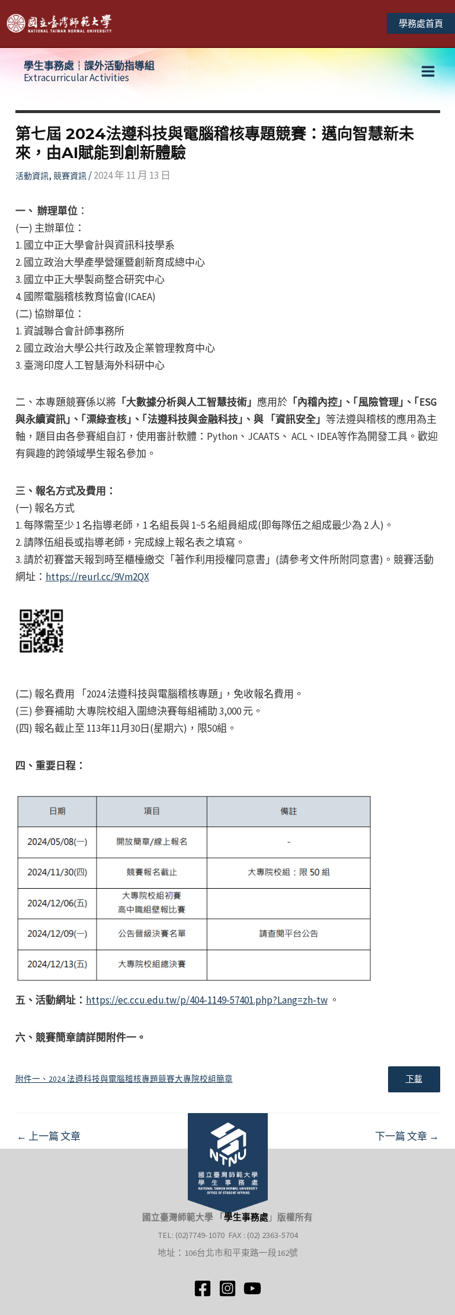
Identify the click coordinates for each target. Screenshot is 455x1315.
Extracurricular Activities (89, 71)
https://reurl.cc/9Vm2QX (97, 576)
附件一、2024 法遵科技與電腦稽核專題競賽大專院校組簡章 (124, 1079)
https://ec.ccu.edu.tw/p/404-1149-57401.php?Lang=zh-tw (207, 1000)
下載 (414, 1079)
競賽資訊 (69, 176)
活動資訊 (32, 176)
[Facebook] (203, 1288)
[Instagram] (227, 1288)
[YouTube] (252, 1288)
